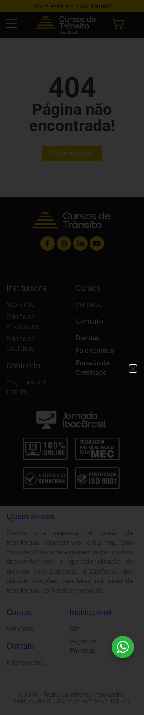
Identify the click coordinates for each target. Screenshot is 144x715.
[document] (72, 357)
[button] (133, 369)
